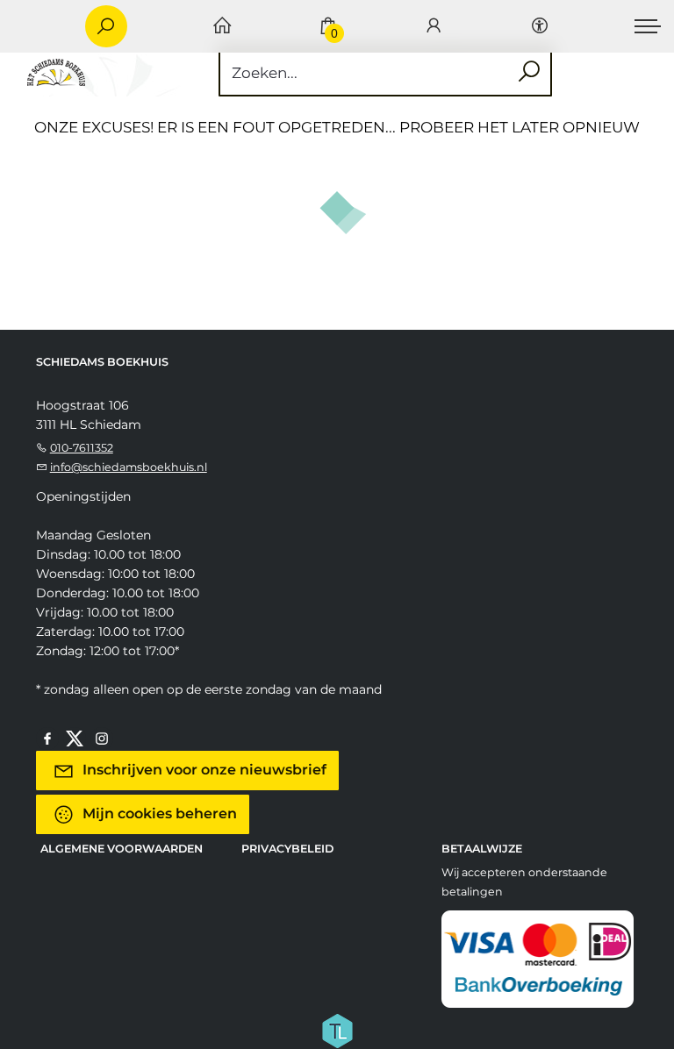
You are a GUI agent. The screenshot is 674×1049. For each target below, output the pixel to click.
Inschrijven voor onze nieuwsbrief (202, 769)
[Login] (433, 27)
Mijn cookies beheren (158, 813)
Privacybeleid (287, 848)
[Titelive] (337, 1029)
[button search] (529, 72)
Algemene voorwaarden (121, 848)
